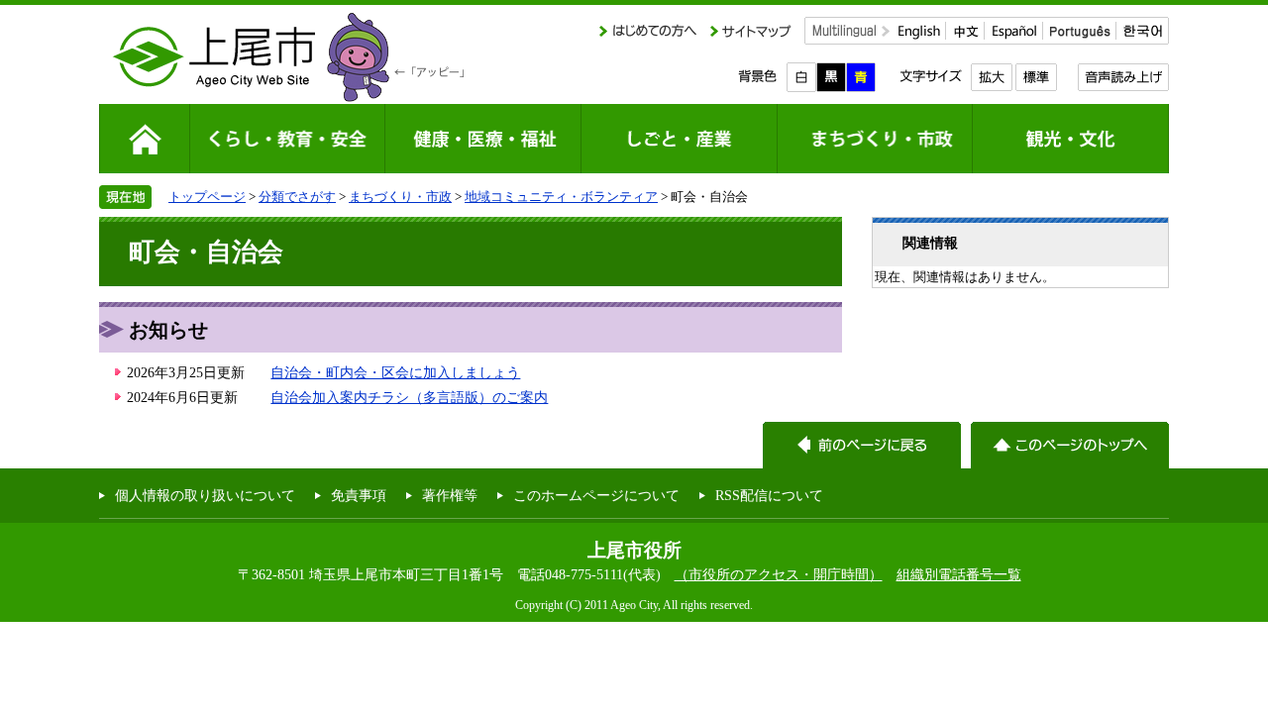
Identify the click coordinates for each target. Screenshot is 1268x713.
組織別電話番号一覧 (959, 574)
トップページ (207, 196)
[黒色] (831, 77)
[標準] (1035, 77)
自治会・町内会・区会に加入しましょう (395, 372)
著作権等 (449, 495)
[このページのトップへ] (1070, 445)
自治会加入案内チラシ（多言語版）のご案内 (409, 397)
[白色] (801, 77)
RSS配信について (769, 495)
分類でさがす (297, 196)
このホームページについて (596, 495)
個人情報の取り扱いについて (205, 495)
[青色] (861, 77)
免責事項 (358, 495)
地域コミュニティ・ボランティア (561, 196)
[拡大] (991, 77)
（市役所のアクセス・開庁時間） (779, 574)
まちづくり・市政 (400, 196)
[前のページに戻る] (862, 445)
